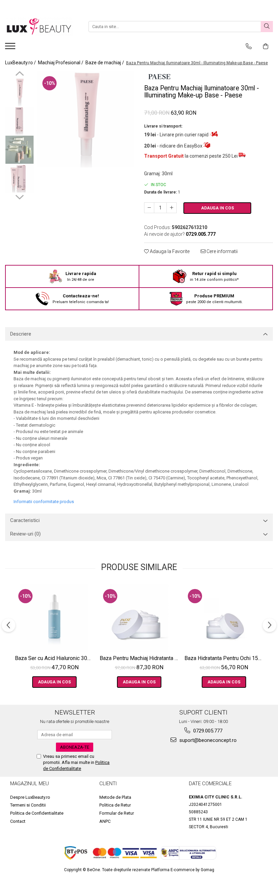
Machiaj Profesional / (61, 62)
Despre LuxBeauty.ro (30, 797)
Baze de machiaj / (105, 62)
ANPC (105, 821)
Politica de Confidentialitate (36, 813)
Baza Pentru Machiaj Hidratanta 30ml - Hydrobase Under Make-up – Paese (140, 658)
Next (19, 196)
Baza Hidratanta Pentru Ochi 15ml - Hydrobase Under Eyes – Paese (224, 658)
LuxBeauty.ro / (21, 62)
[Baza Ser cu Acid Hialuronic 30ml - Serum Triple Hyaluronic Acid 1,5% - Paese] (54, 618)
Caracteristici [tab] (25, 520)
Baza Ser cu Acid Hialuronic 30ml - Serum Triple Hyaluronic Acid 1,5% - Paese (55, 658)
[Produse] (11, 48)
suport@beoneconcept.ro (207, 740)
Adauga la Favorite (169, 251)
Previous (19, 74)
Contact (17, 821)
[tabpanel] (85, 119)
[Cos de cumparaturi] (265, 46)
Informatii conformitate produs (44, 501)
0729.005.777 (207, 731)
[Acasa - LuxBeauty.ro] (39, 26)
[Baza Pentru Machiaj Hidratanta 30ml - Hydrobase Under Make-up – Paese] (139, 618)
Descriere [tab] (20, 334)
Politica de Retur (115, 805)
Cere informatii (221, 251)
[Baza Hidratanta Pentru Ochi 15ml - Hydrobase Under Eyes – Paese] (224, 618)
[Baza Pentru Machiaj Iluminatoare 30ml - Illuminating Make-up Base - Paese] (85, 119)
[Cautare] (267, 26)
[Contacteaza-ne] (248, 46)
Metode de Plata (115, 797)
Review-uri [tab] (25, 534)
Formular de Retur (116, 813)
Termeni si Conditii (28, 805)
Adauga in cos (217, 208)
